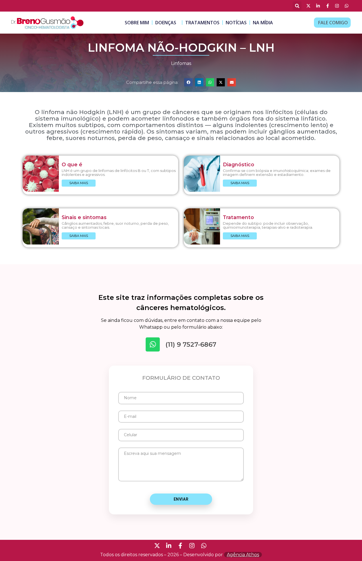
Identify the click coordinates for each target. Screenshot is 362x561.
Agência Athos (243, 554)
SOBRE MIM (137, 22)
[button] (297, 5)
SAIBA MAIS (78, 183)
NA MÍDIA (263, 22)
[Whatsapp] (153, 344)
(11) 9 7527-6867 (190, 344)
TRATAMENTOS (202, 22)
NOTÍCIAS (236, 22)
